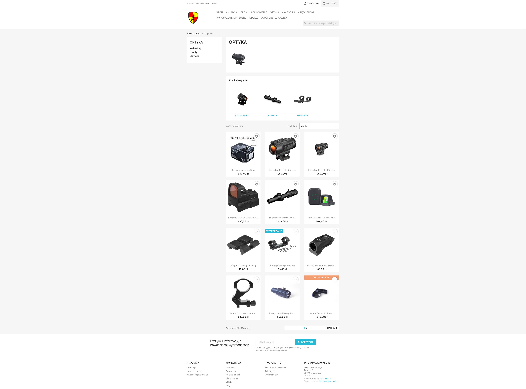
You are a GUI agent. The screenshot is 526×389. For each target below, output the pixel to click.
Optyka (274, 12)
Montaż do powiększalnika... (243, 313)
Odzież (253, 17)
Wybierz (319, 126)
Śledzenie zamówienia (275, 367)
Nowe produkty (194, 371)
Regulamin (231, 371)
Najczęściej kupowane (197, 374)
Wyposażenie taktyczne (231, 17)
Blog (228, 385)
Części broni (306, 12)
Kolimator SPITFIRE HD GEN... (282, 170)
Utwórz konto (271, 374)
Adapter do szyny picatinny (243, 265)
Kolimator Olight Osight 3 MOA (321, 217)
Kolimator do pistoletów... (243, 170)
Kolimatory (195, 48)
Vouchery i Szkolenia (274, 17)
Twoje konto (273, 362)
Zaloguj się (270, 371)
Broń (219, 12)
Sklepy (229, 382)
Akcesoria (288, 12)
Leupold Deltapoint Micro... (321, 313)
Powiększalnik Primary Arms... (282, 313)
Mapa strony (232, 378)
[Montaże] (302, 99)
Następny (332, 328)
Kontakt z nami (233, 374)
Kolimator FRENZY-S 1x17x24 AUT (243, 217)
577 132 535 (211, 3)
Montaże (194, 56)
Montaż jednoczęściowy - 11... (282, 265)
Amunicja (232, 12)
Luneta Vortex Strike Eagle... (282, 217)
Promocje (191, 367)
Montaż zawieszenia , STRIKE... (321, 265)
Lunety (193, 52)
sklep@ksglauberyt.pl (328, 381)
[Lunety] (272, 99)
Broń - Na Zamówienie (254, 12)
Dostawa (230, 367)
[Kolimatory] (242, 99)
